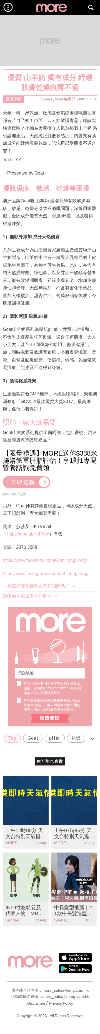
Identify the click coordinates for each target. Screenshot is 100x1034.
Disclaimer (36, 1003)
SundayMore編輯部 (58, 99)
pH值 (54, 738)
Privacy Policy (61, 1003)
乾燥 (76, 738)
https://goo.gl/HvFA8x (28, 534)
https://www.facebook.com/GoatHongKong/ (45, 560)
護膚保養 (13, 99)
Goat (33, 738)
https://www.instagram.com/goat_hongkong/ (45, 573)
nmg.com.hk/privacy (61, 688)
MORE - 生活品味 (16, 843)
